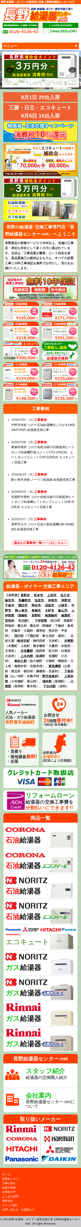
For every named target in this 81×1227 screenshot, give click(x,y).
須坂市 (49, 605)
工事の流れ (9, 1183)
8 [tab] (62, 82)
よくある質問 (10, 1196)
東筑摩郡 (55, 666)
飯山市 (63, 610)
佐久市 (65, 595)
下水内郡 (49, 686)
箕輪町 (23, 615)
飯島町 (66, 615)
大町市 (49, 610)
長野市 (25, 595)
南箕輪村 (51, 615)
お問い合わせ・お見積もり (18, 1209)
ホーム (6, 1174)
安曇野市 (24, 600)
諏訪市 (23, 605)
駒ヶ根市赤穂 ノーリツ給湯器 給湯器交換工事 (43, 479)
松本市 (38, 595)
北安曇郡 (27, 650)
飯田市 (9, 600)
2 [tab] (25, 82)
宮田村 (9, 620)
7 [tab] (56, 82)
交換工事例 (9, 1187)
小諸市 (63, 605)
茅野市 (66, 600)
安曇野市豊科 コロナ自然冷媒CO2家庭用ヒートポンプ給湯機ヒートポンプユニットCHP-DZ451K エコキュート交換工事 (43, 502)
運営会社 (7, 1200)
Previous (8, 69)
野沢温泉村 (50, 676)
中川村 (23, 620)
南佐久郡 (20, 661)
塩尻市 (39, 600)
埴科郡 (47, 681)
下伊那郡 (41, 620)
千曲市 (9, 605)
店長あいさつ (10, 1178)
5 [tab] (44, 82)
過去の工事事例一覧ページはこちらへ (40, 543)
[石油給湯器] (21, 317)
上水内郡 (27, 656)
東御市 (36, 610)
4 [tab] (37, 82)
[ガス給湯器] (21, 378)
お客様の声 (9, 1191)
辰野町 (36, 615)
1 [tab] (19, 82)
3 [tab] (31, 82)
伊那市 (52, 600)
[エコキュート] (21, 357)
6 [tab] (50, 82)
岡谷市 (36, 605)
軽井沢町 (23, 640)
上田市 (51, 595)
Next (71, 69)
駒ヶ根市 (21, 610)
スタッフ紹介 (10, 1205)
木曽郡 (69, 640)
